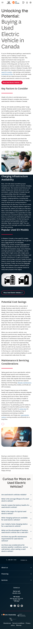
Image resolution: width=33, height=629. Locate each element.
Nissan (3, 244)
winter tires (22, 409)
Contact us (16, 587)
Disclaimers (7, 623)
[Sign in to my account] (30, 2)
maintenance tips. (7, 74)
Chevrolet (24, 244)
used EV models (6, 72)
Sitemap (18, 625)
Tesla (7, 242)
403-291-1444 (16, 593)
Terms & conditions (18, 623)
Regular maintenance (24, 382)
